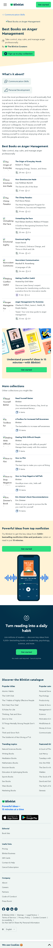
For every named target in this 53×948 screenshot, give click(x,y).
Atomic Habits (8, 691)
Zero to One (7, 719)
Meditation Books (9, 758)
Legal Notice (31, 915)
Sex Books (6, 781)
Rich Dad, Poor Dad (10, 705)
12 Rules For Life (8, 709)
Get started (43, 4)
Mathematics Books (10, 763)
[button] (26, 945)
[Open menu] (5, 5)
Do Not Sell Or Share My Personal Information (21, 922)
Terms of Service (9, 917)
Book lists (6, 833)
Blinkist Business (8, 853)
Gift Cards (6, 858)
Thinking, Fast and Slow (11, 714)
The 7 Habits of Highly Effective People (18, 700)
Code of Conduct (9, 896)
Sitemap (20, 915)
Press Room (7, 901)
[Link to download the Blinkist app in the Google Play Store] (29, 817)
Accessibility (7, 920)
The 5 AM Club (8, 696)
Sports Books (7, 777)
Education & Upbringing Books (15, 772)
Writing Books (8, 754)
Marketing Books (9, 790)
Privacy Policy (24, 917)
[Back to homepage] (17, 4)
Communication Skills (15, 14)
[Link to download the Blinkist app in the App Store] (10, 817)
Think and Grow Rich (10, 733)
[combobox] (11, 929)
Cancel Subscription (10, 867)
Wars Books (7, 786)
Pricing (5, 849)
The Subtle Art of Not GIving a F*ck (16, 737)
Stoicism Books (8, 767)
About (4, 883)
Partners (5, 892)
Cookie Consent (39, 917)
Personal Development (19, 90)
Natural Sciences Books (11, 749)
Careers (5, 887)
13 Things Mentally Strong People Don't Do (18, 725)
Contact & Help (8, 862)
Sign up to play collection (20, 53)
